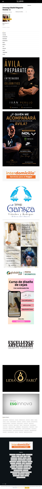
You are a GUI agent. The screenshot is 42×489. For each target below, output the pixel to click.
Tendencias (5, 52)
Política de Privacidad (20, 487)
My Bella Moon (11, 428)
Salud (4, 50)
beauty (21, 456)
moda (30, 466)
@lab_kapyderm (12, 454)
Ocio (3, 46)
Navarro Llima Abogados (26, 428)
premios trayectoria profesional (18, 430)
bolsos (8, 421)
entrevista (28, 421)
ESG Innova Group (34, 421)
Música (4, 44)
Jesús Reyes (5, 425)
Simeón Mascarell (11, 432)
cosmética (24, 421)
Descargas (5, 38)
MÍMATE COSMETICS (18, 428)
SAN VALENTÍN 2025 (33, 430)
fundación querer (20, 423)
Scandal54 (4, 432)
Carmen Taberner (13, 421)
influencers (26, 423)
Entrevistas (5, 40)
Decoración (5, 36)
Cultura (4, 34)
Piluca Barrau (34, 428)
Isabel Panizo (31, 423)
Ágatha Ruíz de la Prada (28, 432)
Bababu (18, 456)
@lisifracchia (18, 454)
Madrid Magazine (33, 425)
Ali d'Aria (23, 454)
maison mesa (20, 465)
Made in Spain (16, 425)
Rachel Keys (27, 430)
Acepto (27, 487)
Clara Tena (19, 421)
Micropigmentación (19, 466)
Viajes (4, 54)
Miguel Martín (26, 466)
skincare (16, 432)
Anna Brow (13, 456)
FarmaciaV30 (13, 423)
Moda (4, 42)
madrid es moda (26, 425)
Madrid (21, 425)
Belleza (4, 33)
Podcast (4, 48)
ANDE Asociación (29, 454)
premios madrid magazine (7, 430)
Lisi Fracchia (10, 425)
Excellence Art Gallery (6, 423)
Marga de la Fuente (27, 465)
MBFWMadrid (13, 466)
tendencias (21, 432)
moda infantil (5, 428)
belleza (4, 421)
